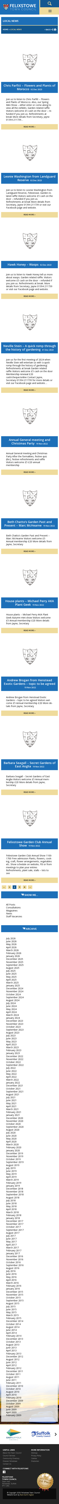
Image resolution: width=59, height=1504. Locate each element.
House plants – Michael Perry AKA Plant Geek (29, 602)
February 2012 (13, 1368)
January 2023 (13, 1053)
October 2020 (13, 1123)
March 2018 (12, 1212)
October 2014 (13, 1324)
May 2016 (11, 1277)
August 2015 (12, 1303)
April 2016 (11, 1279)
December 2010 (14, 1385)
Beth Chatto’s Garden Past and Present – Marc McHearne (28, 523)
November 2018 (14, 1191)
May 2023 (11, 1041)
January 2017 (13, 1253)
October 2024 (13, 994)
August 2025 (12, 967)
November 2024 (14, 991)
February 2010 (13, 1397)
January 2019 (13, 1185)
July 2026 (11, 938)
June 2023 (11, 1038)
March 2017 (12, 1247)
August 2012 (12, 1359)
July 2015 (11, 1306)
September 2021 (15, 1091)
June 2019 (11, 1171)
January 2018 (13, 1218)
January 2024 (13, 1017)
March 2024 (12, 1014)
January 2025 (13, 985)
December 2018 (14, 1188)
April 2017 (11, 1244)
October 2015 (13, 1297)
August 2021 (12, 1094)
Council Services (9, 1456)
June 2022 (11, 1070)
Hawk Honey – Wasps (23, 264)
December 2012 (14, 1356)
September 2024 (15, 997)
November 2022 (14, 1059)
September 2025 (15, 964)
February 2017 (13, 1250)
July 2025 (11, 970)
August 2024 (12, 1000)
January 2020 (13, 1150)
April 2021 (11, 1106)
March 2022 (12, 1079)
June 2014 (11, 1329)
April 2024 (11, 1012)
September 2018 (15, 1194)
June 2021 (11, 1100)
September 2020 (15, 1126)
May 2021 (11, 1103)
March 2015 (12, 1315)
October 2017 (13, 1226)
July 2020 (11, 1132)
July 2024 (11, 1003)
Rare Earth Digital (27, 1495)
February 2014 (13, 1335)
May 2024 (11, 1009)
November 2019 (14, 1156)
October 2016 (13, 1262)
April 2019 (11, 1176)
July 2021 (11, 1097)
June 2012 (11, 1362)
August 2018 (12, 1197)
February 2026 (13, 953)
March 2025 (12, 982)
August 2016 (12, 1268)
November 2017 (14, 1223)
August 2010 (12, 1391)
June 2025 (11, 973)
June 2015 (11, 1309)
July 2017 (11, 1235)
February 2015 (13, 1318)
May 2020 (11, 1138)
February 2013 (13, 1353)
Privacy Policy (36, 1456)
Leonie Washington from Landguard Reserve (29, 178)
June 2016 (11, 1273)
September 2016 (15, 1265)
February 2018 (13, 1215)
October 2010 (13, 1388)
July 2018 (11, 1200)
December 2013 (14, 1338)
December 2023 (14, 1020)
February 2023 (13, 1050)
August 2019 (12, 1165)
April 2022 (11, 1076)
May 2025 (11, 976)
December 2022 (14, 1056)
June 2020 (11, 1135)
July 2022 (11, 1067)
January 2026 (13, 956)
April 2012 (11, 1365)
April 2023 (11, 1044)
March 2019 (12, 1179)
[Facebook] (4, 1472)
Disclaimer (35, 1461)
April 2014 (11, 1332)
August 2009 (12, 1406)
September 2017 (15, 1229)
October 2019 (13, 1159)
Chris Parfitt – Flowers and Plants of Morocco (29, 87)
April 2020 (11, 1141)
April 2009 (11, 1412)
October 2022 (13, 1062)
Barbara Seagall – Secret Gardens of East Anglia (30, 764)
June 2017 (11, 1238)
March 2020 (12, 1144)
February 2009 (13, 1415)
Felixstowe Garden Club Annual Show (29, 843)
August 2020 (12, 1129)
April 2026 (11, 947)
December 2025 (14, 958)
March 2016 (12, 1282)
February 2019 (13, 1182)
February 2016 (13, 1285)
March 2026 (12, 950)
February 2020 (13, 1147)
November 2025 (14, 962)
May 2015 (11, 1312)
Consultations (13, 907)
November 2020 (14, 1120)
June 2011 (11, 1379)
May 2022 (11, 1073)
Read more (29, 127)
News (9, 913)
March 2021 (12, 1109)
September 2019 (15, 1162)
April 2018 (11, 1209)
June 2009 (11, 1409)
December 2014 (14, 1321)
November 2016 (14, 1259)
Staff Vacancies (14, 916)
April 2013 (11, 1350)
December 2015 (14, 1291)
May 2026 (11, 944)
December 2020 (14, 1118)
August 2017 (12, 1232)
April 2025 (11, 979)
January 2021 (13, 1115)
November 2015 (14, 1294)
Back (48, 30)
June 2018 (11, 1203)
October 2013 (13, 1341)
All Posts (10, 904)
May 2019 (11, 1173)
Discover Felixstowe (10, 1461)
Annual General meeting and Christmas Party (29, 441)
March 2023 (12, 1047)
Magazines (12, 910)
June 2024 (11, 1006)
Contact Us (7, 1464)
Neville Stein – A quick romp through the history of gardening (29, 347)
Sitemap (34, 1453)
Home (5, 29)
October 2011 (13, 1374)
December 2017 (14, 1221)
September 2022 (15, 1064)
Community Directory (11, 1458)
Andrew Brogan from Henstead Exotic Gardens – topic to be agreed (29, 682)
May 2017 (11, 1241)
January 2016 (13, 1288)
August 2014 (12, 1327)
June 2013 (11, 1347)
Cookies (34, 1458)
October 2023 (13, 1026)
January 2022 (13, 1082)
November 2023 (14, 1023)
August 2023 (12, 1032)
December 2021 (14, 1085)
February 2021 (13, 1112)
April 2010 (11, 1394)
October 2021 (13, 1088)
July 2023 (11, 1035)
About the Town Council (12, 1453)
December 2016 (14, 1256)
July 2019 (11, 1168)
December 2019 (14, 1153)
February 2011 (13, 1382)
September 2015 (15, 1300)
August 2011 (12, 1377)
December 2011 (14, 1371)
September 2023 (15, 1029)
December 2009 (14, 1400)
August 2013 (12, 1344)
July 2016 (11, 1271)
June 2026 (11, 941)
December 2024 (14, 988)
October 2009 (13, 1403)
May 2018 (11, 1206)
